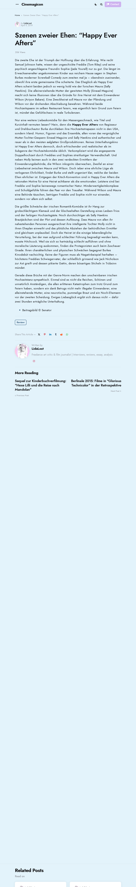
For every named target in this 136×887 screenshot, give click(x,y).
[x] (39, 334)
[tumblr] (56, 334)
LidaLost (28, 23)
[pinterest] (44, 334)
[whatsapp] (67, 334)
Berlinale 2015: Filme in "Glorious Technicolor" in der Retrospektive (96, 383)
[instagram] (34, 361)
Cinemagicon (32, 4)
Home (17, 15)
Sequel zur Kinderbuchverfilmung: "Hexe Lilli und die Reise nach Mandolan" (40, 385)
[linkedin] (50, 334)
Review (21, 322)
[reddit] (61, 334)
